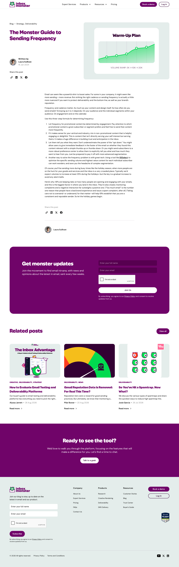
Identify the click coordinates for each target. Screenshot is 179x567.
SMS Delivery (103, 507)
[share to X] (21, 77)
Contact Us (77, 512)
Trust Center (128, 503)
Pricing (114, 4)
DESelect (124, 157)
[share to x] (56, 212)
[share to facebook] (26, 77)
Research (101, 494)
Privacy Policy (129, 296)
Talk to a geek (89, 460)
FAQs (75, 507)
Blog (125, 498)
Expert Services (69, 4)
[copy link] (12, 77)
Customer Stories (130, 494)
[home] (20, 4)
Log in (164, 4)
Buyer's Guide (128, 507)
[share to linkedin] (16, 77)
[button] (85, 4)
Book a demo (148, 4)
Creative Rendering (105, 498)
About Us (76, 494)
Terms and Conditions (56, 556)
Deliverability (103, 503)
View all (162, 331)
